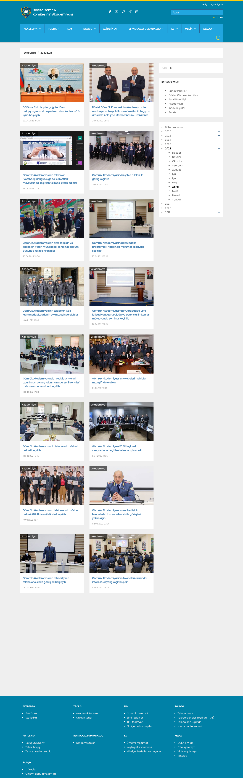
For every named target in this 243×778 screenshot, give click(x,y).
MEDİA (188, 29)
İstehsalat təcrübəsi (190, 726)
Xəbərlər (46, 53)
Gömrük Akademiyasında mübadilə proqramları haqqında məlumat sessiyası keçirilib (118, 246)
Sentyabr (177, 165)
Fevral (176, 195)
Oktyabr (177, 161)
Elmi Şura (31, 713)
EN (221, 17)
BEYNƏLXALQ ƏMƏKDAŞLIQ (145, 29)
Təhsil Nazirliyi (177, 99)
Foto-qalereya (186, 747)
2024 (168, 140)
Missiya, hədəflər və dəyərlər (144, 751)
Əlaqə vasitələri (85, 743)
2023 (168, 144)
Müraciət (30, 769)
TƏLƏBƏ (87, 29)
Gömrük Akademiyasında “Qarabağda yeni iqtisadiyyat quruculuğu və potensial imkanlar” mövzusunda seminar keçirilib (121, 314)
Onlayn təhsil (84, 717)
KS (172, 29)
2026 (168, 131)
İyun (174, 178)
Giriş (204, 4)
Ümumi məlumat (137, 713)
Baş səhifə (30, 53)
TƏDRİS (52, 29)
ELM (69, 29)
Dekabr (176, 152)
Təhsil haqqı (32, 747)
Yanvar (176, 199)
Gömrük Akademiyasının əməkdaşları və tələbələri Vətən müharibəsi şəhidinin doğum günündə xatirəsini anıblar (51, 246)
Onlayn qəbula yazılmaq (40, 774)
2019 (167, 212)
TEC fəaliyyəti (135, 722)
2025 (168, 135)
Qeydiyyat (217, 4)
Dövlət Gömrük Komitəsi (183, 95)
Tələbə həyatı (186, 713)
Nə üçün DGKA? (34, 743)
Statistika (31, 717)
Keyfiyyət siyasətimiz (139, 747)
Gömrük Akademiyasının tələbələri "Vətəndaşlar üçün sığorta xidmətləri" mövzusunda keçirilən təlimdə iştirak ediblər (50, 179)
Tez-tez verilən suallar (38, 751)
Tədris (172, 112)
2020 (168, 208)
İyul (174, 174)
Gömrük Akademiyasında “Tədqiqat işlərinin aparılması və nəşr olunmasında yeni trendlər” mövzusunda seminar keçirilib (51, 382)
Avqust (176, 170)
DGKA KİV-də (186, 743)
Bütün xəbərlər (177, 91)
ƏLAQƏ (207, 29)
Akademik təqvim (87, 713)
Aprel (175, 187)
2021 (167, 204)
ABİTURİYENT (110, 29)
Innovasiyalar (177, 108)
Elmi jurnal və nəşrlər (139, 726)
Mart (175, 191)
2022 (168, 148)
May (174, 182)
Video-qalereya (187, 751)
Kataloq (182, 755)
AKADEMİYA (30, 29)
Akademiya (29, 65)
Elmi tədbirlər (135, 717)
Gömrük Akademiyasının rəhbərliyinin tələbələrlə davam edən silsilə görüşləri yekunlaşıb (116, 514)
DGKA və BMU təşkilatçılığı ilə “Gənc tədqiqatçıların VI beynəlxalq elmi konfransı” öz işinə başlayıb (52, 111)
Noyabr (176, 157)
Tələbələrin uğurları (189, 722)
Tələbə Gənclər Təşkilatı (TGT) (196, 717)
